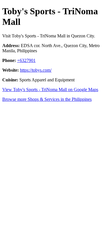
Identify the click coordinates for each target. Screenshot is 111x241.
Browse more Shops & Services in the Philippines (47, 99)
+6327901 (26, 60)
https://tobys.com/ (36, 70)
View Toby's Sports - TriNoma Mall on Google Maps (50, 89)
